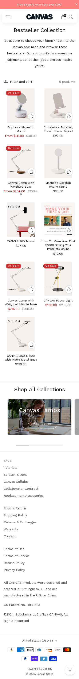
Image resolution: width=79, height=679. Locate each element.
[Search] (71, 17)
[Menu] (8, 17)
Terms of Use (14, 549)
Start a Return (15, 508)
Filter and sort (21, 82)
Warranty (11, 529)
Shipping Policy (15, 515)
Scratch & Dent (15, 475)
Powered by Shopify (39, 668)
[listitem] (39, 4)
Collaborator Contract (21, 489)
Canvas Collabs (16, 482)
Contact (10, 536)
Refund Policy (14, 563)
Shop (8, 461)
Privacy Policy (14, 570)
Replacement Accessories (24, 496)
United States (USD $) (37, 640)
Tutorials (10, 468)
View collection (39, 423)
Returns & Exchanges (20, 522)
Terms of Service (17, 556)
